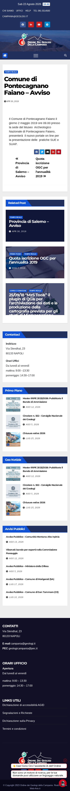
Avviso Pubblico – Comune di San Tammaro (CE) (32, 592)
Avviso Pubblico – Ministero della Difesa (27, 566)
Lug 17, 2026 (16, 584)
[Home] (4, 55)
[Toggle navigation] (35, 55)
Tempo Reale (11, 72)
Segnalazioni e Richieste (17, 713)
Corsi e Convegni (18, 291)
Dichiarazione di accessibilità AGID (23, 705)
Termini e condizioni (14, 728)
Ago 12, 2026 (33, 407)
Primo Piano (15, 254)
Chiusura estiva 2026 (34, 433)
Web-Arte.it (35, 788)
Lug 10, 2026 (16, 597)
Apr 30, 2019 (19, 231)
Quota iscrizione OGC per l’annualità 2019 (43, 167)
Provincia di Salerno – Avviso (29, 223)
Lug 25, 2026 (33, 438)
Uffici (19, 11)
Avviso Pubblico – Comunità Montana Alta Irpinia (32, 536)
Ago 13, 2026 (16, 542)
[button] (65, 55)
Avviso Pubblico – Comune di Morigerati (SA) (30, 579)
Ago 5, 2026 (32, 424)
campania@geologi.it (15, 16)
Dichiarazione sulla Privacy (18, 721)
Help (28, 11)
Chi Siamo (8, 11)
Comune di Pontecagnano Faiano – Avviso (27, 85)
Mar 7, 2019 (18, 268)
